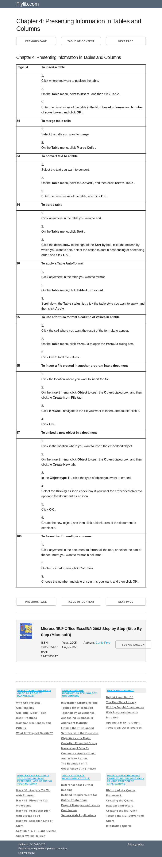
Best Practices (26, 718)
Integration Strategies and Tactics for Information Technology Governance (79, 707)
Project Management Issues (80, 805)
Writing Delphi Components (125, 707)
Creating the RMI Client (122, 810)
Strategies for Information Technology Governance (79, 693)
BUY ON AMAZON (133, 644)
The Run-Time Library (121, 702)
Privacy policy (136, 844)
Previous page (36, 41)
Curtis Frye (103, 642)
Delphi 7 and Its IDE (120, 697)
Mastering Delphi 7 (120, 690)
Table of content (81, 41)
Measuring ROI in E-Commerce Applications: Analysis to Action (78, 753)
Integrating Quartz (118, 825)
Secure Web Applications (78, 815)
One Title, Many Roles (31, 712)
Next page (125, 41)
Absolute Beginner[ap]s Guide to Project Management (34, 693)
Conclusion (69, 810)
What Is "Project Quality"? (34, 733)
